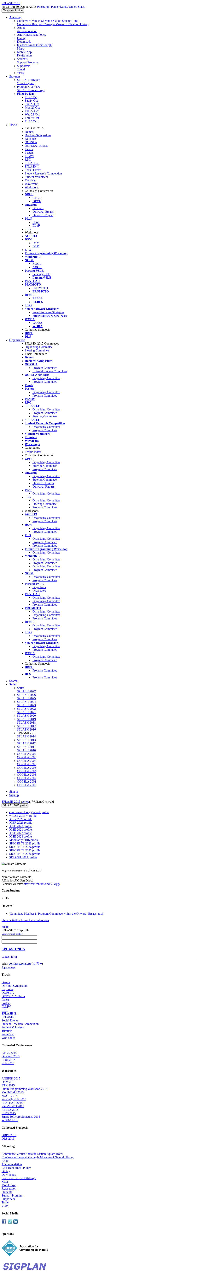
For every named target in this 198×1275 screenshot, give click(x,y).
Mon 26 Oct (32, 107)
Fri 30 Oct (31, 121)
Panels (29, 149)
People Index (33, 451)
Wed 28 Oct (32, 114)
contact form (9, 956)
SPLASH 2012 (26, 743)
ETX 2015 (8, 1085)
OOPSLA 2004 (26, 771)
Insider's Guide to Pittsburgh (34, 45)
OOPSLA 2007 (26, 760)
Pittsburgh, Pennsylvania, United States (61, 6)
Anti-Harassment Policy (31, 34)
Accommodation (27, 31)
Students (22, 59)
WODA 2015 (10, 1120)
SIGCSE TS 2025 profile (24, 850)
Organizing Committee (39, 347)
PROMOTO (40, 288)
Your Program (25, 83)
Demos (29, 131)
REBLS (37, 298)
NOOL (36, 263)
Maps (20, 48)
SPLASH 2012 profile (23, 857)
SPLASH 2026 (26, 694)
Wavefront (31, 183)
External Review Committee (49, 371)
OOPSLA (31, 142)
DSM (35, 242)
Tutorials (30, 180)
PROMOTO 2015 (13, 1106)
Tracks (13, 124)
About (21, 27)
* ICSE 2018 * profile (22, 815)
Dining (21, 38)
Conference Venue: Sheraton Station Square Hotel (47, 20)
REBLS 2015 (10, 1109)
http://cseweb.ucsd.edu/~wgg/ (41, 884)
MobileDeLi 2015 (13, 1092)
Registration (24, 55)
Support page (8, 967)
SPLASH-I (31, 166)
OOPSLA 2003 (26, 774)
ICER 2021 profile (20, 822)
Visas (20, 72)
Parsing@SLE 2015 (14, 1099)
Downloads (24, 41)
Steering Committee (37, 350)
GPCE (36, 197)
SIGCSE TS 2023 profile (24, 843)
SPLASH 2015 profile (15, 805)
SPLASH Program (28, 79)
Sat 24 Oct (31, 100)
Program (14, 76)
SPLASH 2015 (11, 801)
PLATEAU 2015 (12, 1102)
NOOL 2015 (9, 1095)
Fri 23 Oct (31, 97)
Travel (21, 69)
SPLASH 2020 (26, 715)
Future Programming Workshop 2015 (24, 1088)
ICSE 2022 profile (20, 833)
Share (5, 926)
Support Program (27, 62)
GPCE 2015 (9, 1052)
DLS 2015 (8, 1138)
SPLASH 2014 (26, 736)
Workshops (31, 187)
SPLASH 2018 (26, 722)
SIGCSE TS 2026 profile (24, 853)
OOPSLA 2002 (26, 778)
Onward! (38, 208)
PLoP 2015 (8, 1059)
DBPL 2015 (9, 1135)
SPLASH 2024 (26, 701)
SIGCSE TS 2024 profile (24, 847)
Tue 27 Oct (31, 111)
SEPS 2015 (9, 1113)
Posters (29, 152)
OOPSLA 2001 (26, 781)
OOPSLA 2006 (26, 764)
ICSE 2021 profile (20, 829)
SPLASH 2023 (26, 705)
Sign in (13, 791)
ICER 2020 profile (20, 819)
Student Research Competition (43, 173)
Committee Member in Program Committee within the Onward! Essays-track (56, 913)
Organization (17, 340)
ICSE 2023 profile (20, 836)
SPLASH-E (32, 163)
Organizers (39, 587)
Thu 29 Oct (32, 118)
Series (20, 687)
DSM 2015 (8, 1082)
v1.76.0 (37, 963)
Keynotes (30, 138)
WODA (37, 322)
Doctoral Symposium (38, 135)
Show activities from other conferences (25, 920)
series (25, 801)
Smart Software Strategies (48, 312)
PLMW (29, 156)
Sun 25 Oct (32, 104)
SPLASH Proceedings (30, 90)
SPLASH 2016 (26, 729)
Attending (15, 17)
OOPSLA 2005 (26, 767)
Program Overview (28, 86)
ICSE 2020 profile (20, 826)
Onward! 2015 (11, 1056)
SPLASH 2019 (26, 719)
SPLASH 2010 (26, 750)
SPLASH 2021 (26, 712)
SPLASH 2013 (26, 740)
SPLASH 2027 (26, 691)
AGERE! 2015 (11, 1078)
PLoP (35, 222)
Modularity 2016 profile (23, 840)
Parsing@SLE (41, 274)
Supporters (23, 65)
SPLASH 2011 (26, 746)
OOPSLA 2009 (26, 753)
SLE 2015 (8, 1063)
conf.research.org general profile (29, 812)
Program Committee (44, 367)
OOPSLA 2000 (26, 785)
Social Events (33, 170)
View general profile (12, 933)
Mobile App (24, 52)
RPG (28, 159)
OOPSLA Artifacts (36, 145)
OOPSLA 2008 (26, 757)
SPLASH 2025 (26, 698)
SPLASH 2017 (26, 726)
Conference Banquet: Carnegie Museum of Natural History (53, 24)
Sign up (14, 795)
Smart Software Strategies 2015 (21, 1116)
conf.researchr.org (20, 963)
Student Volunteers (36, 177)
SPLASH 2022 (26, 708)
